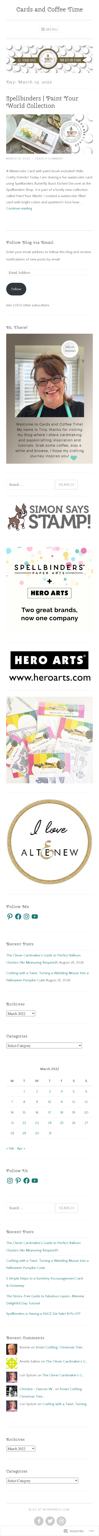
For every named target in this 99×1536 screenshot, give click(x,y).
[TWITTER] (49, 1521)
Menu (52, 29)
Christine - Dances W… (37, 1389)
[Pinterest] (10, 916)
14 (12, 1112)
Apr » (21, 1148)
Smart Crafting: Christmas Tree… (60, 1347)
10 (49, 1102)
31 (49, 1133)
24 (50, 1123)
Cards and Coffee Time (49, 9)
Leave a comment (49, 158)
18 (61, 1112)
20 (86, 1112)
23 (37, 1123)
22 (24, 1123)
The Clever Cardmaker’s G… (66, 1361)
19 (73, 1112)
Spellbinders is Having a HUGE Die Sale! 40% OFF (43, 1314)
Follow (16, 289)
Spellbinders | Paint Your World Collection (42, 102)
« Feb (10, 1148)
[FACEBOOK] (38, 1521)
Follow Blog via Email (30, 242)
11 (62, 1102)
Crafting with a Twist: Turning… (65, 1404)
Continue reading (19, 208)
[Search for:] (30, 485)
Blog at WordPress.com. (49, 1509)
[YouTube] (34, 916)
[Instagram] (26, 916)
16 (37, 1112)
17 (49, 1112)
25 (62, 1123)
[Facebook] (18, 916)
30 (37, 1133)
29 (24, 1133)
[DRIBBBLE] (61, 1521)
